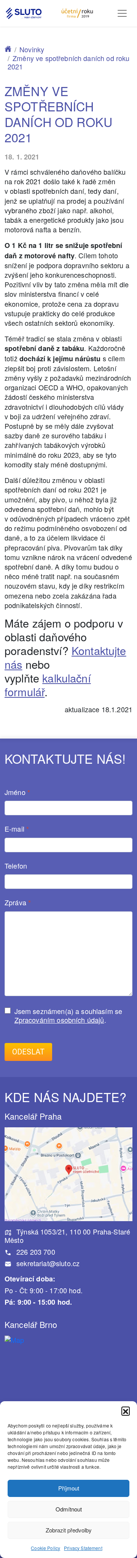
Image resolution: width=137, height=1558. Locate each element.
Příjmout (68, 1488)
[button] (125, 1411)
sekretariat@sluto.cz (47, 1263)
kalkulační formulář (48, 684)
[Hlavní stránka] (8, 49)
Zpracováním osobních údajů (59, 1020)
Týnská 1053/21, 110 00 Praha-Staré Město (67, 1235)
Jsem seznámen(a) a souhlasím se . (68, 1015)
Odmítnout (69, 1509)
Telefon (16, 866)
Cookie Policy (45, 1548)
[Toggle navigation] (122, 13)
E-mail (17, 829)
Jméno (17, 792)
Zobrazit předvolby (69, 1530)
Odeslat (28, 1052)
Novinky (31, 49)
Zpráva (18, 903)
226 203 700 (34, 1252)
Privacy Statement (83, 1548)
